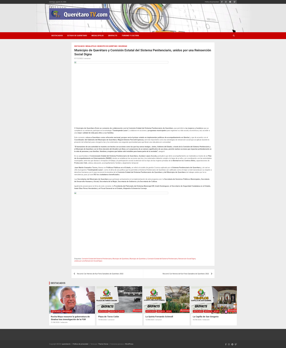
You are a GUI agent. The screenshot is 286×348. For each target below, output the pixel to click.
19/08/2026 (102, 320)
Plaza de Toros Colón (108, 316)
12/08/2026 (149, 320)
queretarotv (60, 22)
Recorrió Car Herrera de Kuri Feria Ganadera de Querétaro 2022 (100, 274)
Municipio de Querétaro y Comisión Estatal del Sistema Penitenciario (154, 259)
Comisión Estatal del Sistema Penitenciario (97, 259)
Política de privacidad (212, 2)
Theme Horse (103, 344)
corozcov (87, 58)
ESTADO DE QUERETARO (77, 36)
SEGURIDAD (122, 46)
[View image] (121, 92)
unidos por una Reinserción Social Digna (88, 261)
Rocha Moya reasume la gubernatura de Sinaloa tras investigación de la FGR (70, 318)
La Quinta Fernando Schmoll (159, 316)
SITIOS (121, 311)
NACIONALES (67, 311)
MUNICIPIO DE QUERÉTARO (107, 46)
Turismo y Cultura (130, 36)
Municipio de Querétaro (121, 259)
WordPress (129, 344)
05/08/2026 (197, 320)
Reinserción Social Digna (187, 259)
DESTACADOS (57, 36)
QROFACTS (112, 36)
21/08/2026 (55, 322)
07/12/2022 (78, 58)
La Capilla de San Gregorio (206, 316)
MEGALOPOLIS (97, 36)
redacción (64, 322)
